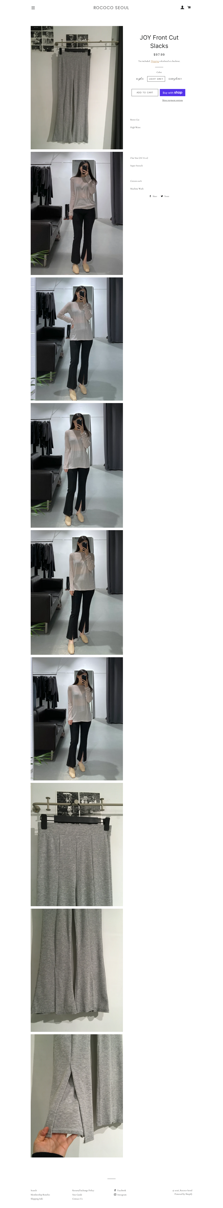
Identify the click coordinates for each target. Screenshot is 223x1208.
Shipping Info (37, 1198)
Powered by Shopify (183, 1194)
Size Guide (77, 1194)
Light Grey (156, 78)
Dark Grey (175, 78)
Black (140, 78)
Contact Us (77, 1198)
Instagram (122, 1194)
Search (34, 1190)
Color (159, 72)
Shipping (155, 61)
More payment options (172, 100)
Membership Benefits (40, 1194)
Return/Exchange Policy (83, 1190)
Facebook (121, 1190)
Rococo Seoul (111, 8)
